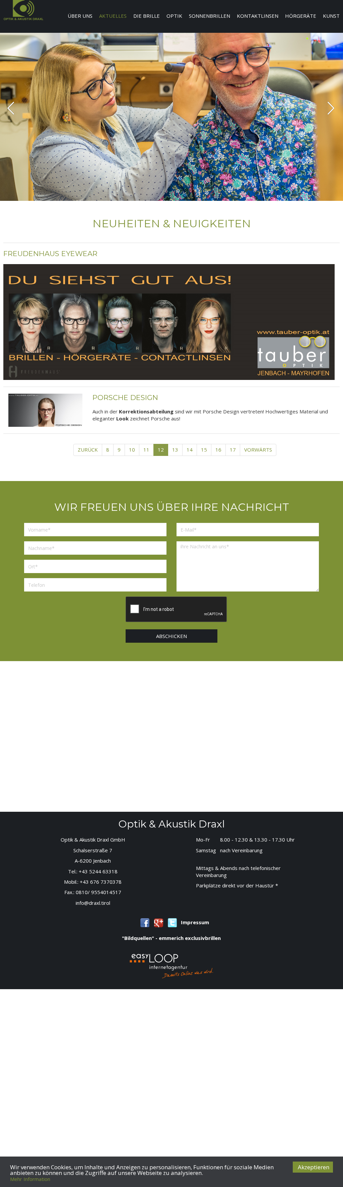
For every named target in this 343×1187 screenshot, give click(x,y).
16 (218, 449)
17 (233, 449)
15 (204, 449)
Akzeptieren (313, 1167)
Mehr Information (30, 1179)
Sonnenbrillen (209, 15)
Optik (174, 15)
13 (175, 449)
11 (146, 449)
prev (10, 107)
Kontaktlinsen (257, 15)
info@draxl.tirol (93, 902)
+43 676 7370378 (101, 881)
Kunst (331, 15)
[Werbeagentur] (171, 965)
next (330, 107)
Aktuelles (113, 15)
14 (190, 449)
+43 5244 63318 (98, 871)
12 (161, 449)
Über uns (80, 15)
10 (132, 449)
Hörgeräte (300, 15)
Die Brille (146, 15)
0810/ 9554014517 (98, 892)
